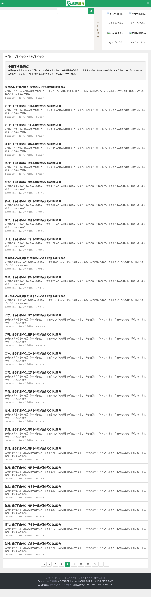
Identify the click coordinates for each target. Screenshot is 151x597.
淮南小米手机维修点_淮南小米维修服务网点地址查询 (33, 467)
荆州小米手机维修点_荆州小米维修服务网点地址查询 (33, 106)
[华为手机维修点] (138, 16)
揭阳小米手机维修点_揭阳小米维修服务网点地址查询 (33, 201)
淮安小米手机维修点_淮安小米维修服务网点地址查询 (33, 505)
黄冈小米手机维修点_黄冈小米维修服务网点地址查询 (33, 448)
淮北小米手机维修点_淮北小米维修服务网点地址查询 (33, 486)
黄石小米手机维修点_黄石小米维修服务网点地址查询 (33, 429)
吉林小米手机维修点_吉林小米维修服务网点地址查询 (33, 353)
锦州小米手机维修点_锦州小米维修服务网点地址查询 (33, 163)
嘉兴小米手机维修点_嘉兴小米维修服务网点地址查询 (33, 277)
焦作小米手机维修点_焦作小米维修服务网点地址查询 (33, 220)
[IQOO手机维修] (115, 36)
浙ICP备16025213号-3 (60, 584)
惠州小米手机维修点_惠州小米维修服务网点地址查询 (33, 410)
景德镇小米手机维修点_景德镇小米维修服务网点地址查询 (35, 87)
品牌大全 (70, 577)
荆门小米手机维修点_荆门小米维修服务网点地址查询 (33, 125)
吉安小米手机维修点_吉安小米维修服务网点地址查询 (33, 372)
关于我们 (50, 577)
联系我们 (60, 577)
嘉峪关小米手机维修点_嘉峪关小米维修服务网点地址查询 (35, 258)
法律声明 (90, 577)
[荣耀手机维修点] (138, 36)
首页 (10, 56)
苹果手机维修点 (115, 23)
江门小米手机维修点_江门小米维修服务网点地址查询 (33, 239)
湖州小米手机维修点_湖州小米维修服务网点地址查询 (33, 543)
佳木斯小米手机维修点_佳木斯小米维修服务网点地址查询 (35, 296)
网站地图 (80, 577)
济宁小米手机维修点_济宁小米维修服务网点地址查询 (33, 315)
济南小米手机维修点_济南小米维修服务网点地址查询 (33, 334)
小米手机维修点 (36, 56)
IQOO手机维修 (115, 42)
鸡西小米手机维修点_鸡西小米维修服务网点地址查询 (33, 391)
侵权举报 (100, 577)
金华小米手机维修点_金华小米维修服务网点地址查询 (33, 182)
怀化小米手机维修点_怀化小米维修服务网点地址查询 (33, 524)
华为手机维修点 (138, 23)
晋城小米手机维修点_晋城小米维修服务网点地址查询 (33, 144)
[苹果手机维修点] (115, 16)
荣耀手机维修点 (138, 42)
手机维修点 (20, 56)
